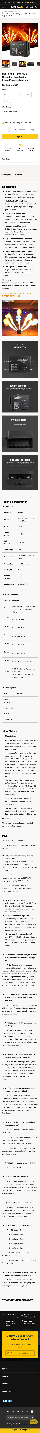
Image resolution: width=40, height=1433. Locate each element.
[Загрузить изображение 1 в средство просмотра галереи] (5, 64)
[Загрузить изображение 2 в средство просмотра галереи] (14, 64)
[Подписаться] (32, 1353)
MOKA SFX (15, 1424)
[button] (3, 7)
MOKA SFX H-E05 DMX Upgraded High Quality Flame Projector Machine (20, 15)
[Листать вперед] (35, 41)
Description (6, 175)
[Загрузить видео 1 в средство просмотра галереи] (22, 64)
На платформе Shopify (26, 1424)
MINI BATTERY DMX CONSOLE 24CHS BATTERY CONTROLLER (16, 294)
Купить (20, 137)
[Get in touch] (31, 7)
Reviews (18, 175)
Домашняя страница (10, 12)
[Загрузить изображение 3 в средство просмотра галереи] (31, 64)
